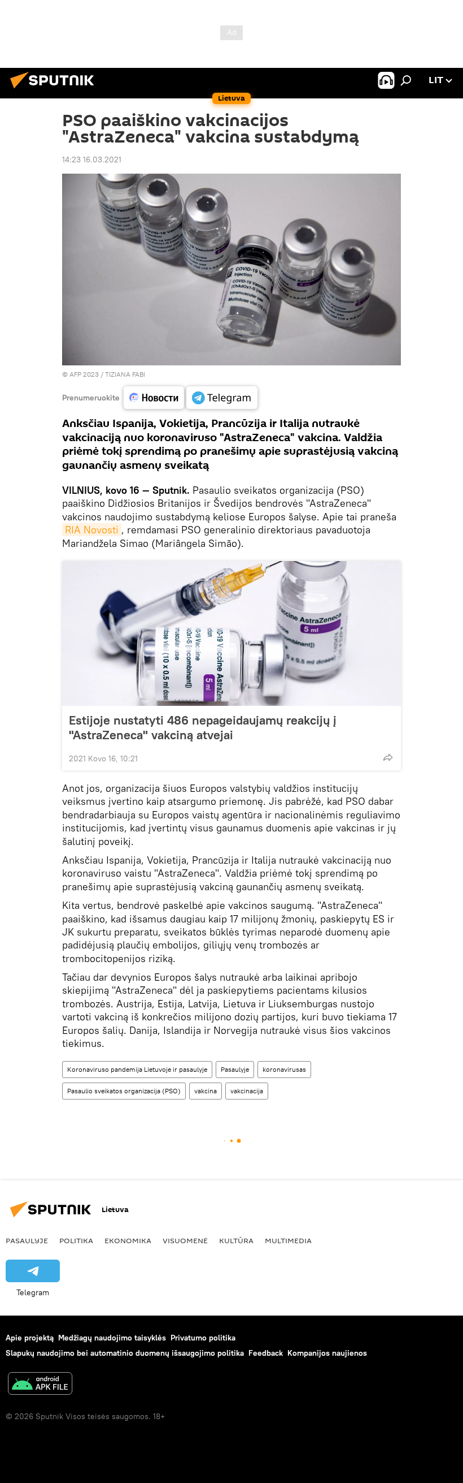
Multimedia (288, 1240)
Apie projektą (30, 1338)
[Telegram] (221, 397)
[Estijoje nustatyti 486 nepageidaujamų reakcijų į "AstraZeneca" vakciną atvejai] (231, 633)
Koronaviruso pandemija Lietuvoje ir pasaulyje (137, 1069)
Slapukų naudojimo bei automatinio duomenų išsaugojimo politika (125, 1353)
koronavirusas (284, 1069)
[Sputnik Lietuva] (55, 90)
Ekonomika (127, 1240)
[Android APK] (40, 1385)
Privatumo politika (203, 1338)
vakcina (205, 1091)
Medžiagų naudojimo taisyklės (112, 1338)
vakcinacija (246, 1091)
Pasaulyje (235, 1069)
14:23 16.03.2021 (91, 159)
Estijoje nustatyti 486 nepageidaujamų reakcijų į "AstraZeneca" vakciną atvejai (203, 727)
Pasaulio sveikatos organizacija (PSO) (124, 1091)
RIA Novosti (92, 529)
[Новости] (154, 397)
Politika (76, 1240)
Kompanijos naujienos (327, 1353)
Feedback (265, 1353)
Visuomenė (185, 1240)
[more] (388, 757)
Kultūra (236, 1240)
